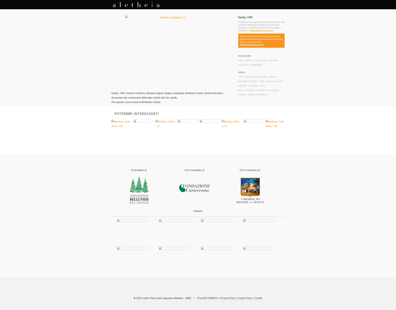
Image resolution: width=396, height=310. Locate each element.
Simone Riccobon (257, 95)
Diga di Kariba (246, 90)
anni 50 (273, 77)
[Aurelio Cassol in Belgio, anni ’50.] (187, 129)
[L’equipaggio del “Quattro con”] (253, 129)
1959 (240, 60)
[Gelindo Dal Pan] (209, 129)
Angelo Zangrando (256, 77)
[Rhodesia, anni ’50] (120, 124)
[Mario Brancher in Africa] (231, 124)
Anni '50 (249, 60)
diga (262, 86)
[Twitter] (186, 290)
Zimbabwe (256, 65)
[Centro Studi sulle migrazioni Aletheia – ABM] (136, 4)
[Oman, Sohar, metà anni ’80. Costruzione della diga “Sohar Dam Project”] (164, 124)
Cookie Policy (245, 298)
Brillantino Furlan (271, 81)
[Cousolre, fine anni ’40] (143, 129)
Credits (259, 298)
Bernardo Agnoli (248, 81)
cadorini (253, 86)
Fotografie (261, 60)
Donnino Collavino (267, 90)
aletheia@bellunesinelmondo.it (261, 31)
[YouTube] (202, 290)
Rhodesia (243, 65)
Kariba (274, 60)
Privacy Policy (228, 298)
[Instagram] (210, 290)
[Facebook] (194, 290)
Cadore (242, 86)
